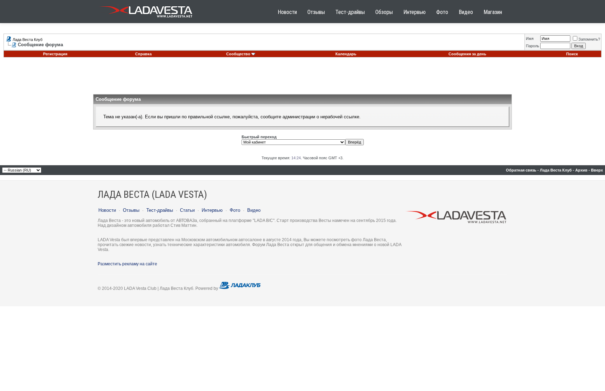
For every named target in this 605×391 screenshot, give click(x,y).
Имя (530, 38)
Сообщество (238, 54)
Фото (442, 12)
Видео (466, 12)
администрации (299, 116)
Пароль (532, 46)
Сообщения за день (467, 54)
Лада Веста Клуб (27, 39)
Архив (581, 170)
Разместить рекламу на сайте (127, 263)
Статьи (187, 210)
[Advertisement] (302, 78)
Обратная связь (521, 170)
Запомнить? (589, 39)
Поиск (572, 54)
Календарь (345, 54)
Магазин (493, 12)
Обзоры (384, 12)
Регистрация (55, 54)
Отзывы (316, 12)
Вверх (597, 170)
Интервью (414, 12)
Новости (287, 12)
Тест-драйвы (350, 12)
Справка (143, 54)
